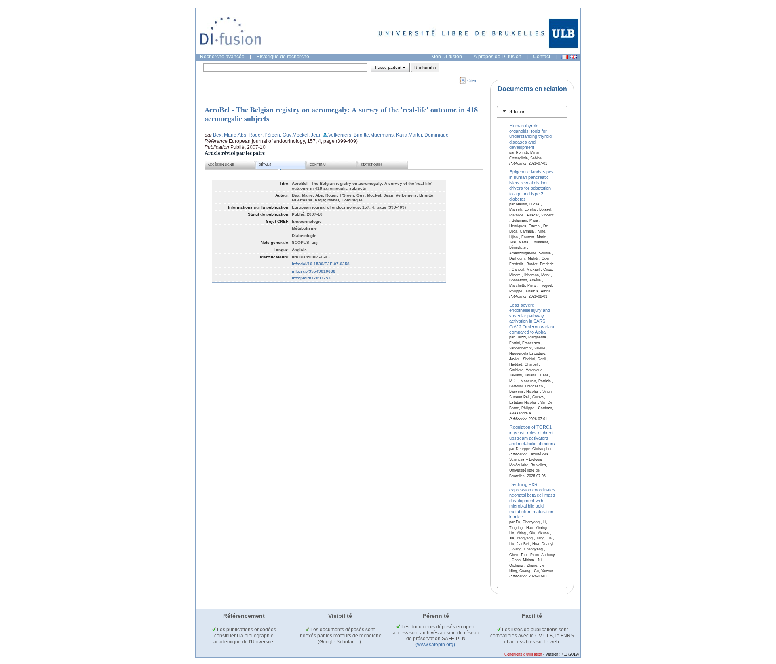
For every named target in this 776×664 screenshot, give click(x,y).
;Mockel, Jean (306, 135)
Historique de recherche (282, 56)
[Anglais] (573, 57)
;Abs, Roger (249, 135)
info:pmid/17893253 (311, 278)
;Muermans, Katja (388, 135)
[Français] (564, 57)
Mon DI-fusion (446, 56)
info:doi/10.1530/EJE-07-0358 (321, 264)
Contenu (318, 165)
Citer (472, 80)
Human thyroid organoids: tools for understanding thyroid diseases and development (530, 136)
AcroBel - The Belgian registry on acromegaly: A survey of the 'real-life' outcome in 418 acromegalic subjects (341, 114)
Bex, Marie (224, 135)
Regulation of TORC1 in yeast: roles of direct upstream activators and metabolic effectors (532, 435)
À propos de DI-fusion (497, 56)
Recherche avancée (222, 56)
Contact (541, 56)
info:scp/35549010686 (313, 271)
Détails (265, 165)
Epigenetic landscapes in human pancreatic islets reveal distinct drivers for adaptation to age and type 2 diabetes (531, 185)
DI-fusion (516, 111)
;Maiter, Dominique (428, 135)
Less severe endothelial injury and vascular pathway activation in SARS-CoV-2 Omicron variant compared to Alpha (531, 318)
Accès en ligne (221, 165)
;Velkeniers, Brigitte (348, 135)
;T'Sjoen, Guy (276, 135)
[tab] (532, 112)
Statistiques (371, 165)
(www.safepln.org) (435, 644)
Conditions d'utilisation (523, 654)
